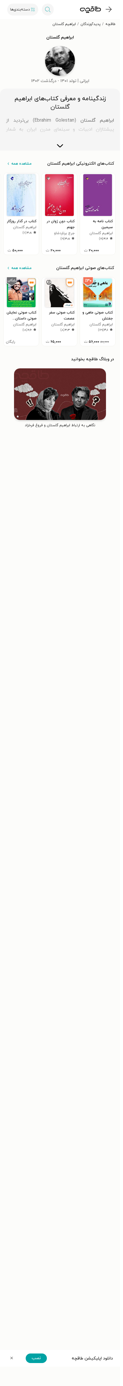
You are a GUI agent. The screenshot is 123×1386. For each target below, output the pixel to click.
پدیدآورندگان (91, 24)
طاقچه (110, 24)
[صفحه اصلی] (90, 9)
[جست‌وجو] (48, 10)
